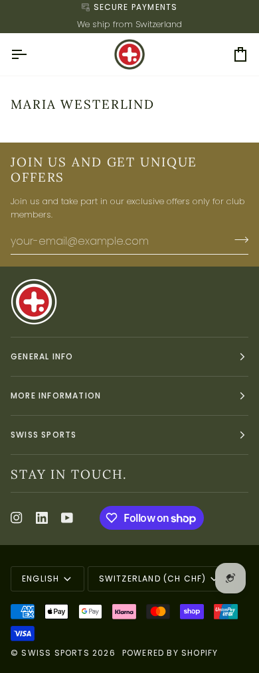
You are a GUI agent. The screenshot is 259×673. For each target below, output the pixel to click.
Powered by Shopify (170, 652)
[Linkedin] (42, 518)
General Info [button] (42, 356)
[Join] (237, 239)
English (40, 578)
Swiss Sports (55, 652)
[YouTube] (67, 518)
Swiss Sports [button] (43, 434)
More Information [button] (56, 395)
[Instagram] (17, 518)
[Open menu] (30, 54)
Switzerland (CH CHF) (153, 578)
